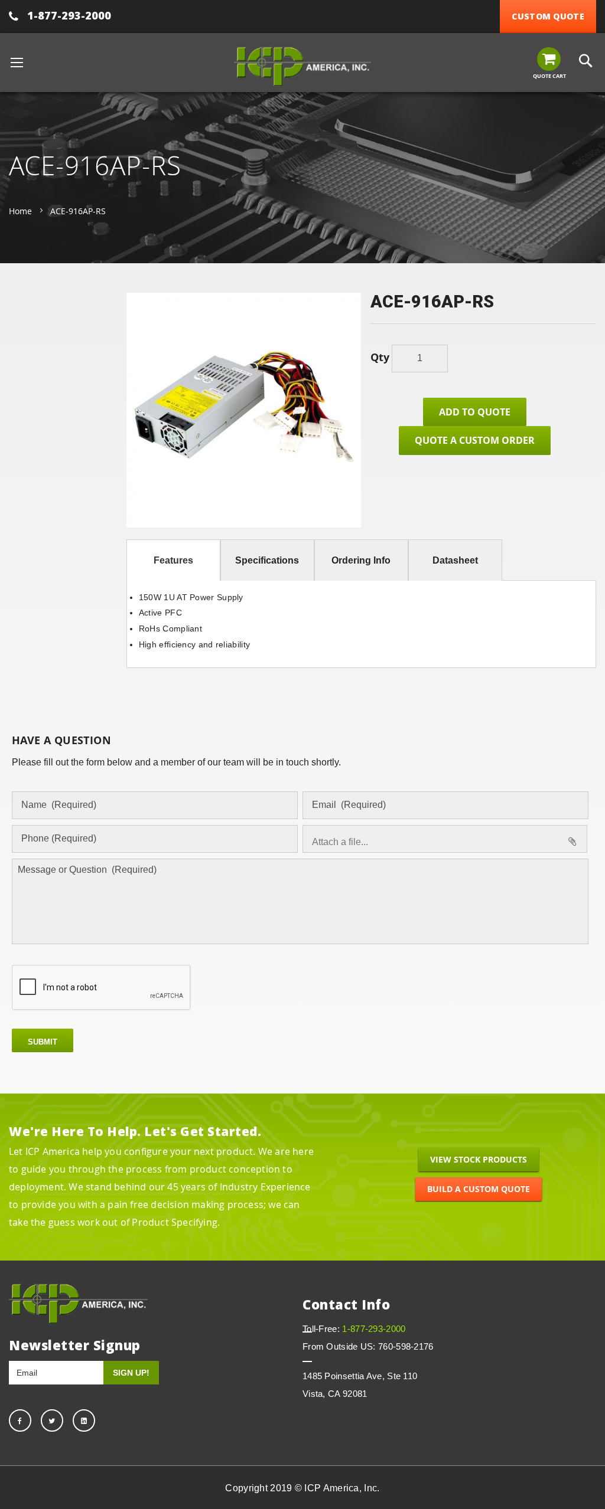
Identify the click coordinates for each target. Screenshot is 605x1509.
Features (173, 560)
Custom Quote (548, 16)
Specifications (267, 560)
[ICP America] (302, 66)
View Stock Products (478, 1159)
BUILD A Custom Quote (478, 1188)
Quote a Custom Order (475, 440)
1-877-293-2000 (69, 15)
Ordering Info (361, 560)
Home (20, 211)
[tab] (173, 560)
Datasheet (455, 560)
